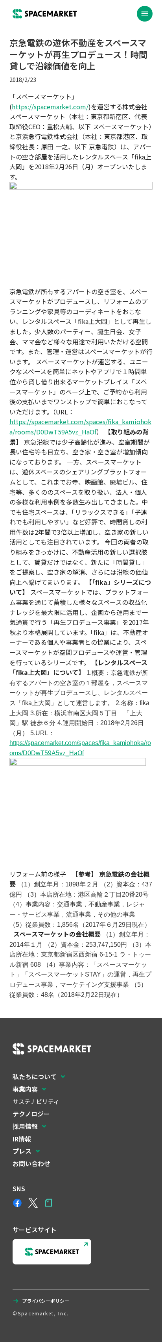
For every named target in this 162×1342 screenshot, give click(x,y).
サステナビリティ (36, 1101)
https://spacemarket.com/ (50, 106)
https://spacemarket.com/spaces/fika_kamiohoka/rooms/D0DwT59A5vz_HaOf (80, 426)
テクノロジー (31, 1113)
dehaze (145, 14)
